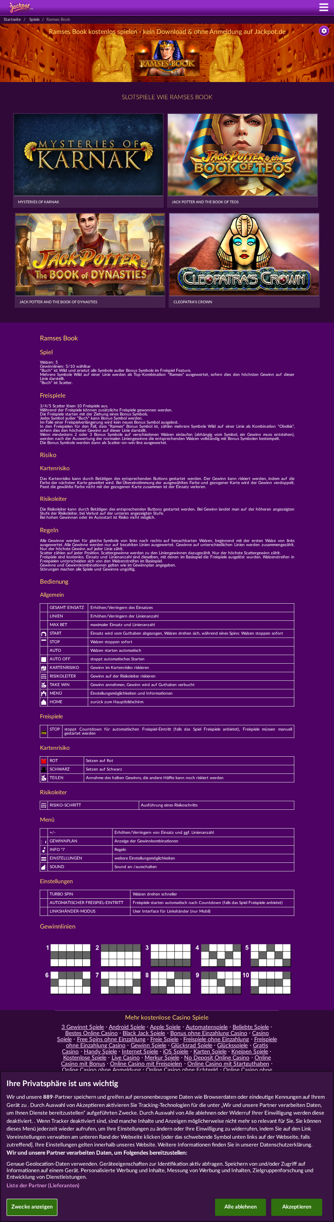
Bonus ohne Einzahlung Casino (208, 1033)
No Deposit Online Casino (216, 1058)
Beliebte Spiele (251, 1027)
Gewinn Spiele (148, 1046)
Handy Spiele (100, 1052)
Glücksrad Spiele (191, 1046)
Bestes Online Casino (91, 1033)
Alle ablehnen (240, 1207)
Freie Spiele (164, 1039)
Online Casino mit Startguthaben (228, 1064)
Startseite (12, 20)
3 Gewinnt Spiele (83, 1027)
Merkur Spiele (162, 1058)
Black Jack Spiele (144, 1033)
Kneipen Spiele (249, 1052)
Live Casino (126, 1058)
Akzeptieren (296, 1207)
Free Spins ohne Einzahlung (111, 1039)
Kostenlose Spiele (84, 1058)
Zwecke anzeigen (32, 1207)
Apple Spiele (165, 1027)
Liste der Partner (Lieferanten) (43, 1186)
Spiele (34, 20)
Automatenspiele (207, 1027)
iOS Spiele (175, 1052)
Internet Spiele (140, 1052)
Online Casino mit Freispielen (146, 1064)
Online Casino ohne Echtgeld (182, 1070)
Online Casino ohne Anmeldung (101, 1070)
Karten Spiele (209, 1052)
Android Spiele (127, 1027)
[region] (167, 1146)
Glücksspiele (232, 1046)
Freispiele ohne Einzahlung (216, 1039)
